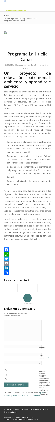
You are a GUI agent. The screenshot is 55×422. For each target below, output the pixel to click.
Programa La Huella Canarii (27, 56)
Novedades (31, 18)
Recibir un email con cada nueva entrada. (44, 382)
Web (40, 363)
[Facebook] (27, 249)
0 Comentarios (20, 65)
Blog (6, 15)
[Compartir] (27, 272)
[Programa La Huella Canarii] (27, 39)
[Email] (27, 263)
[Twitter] (27, 259)
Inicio (17, 18)
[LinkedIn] (27, 268)
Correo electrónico (44, 356)
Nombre (42, 347)
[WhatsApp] (27, 254)
